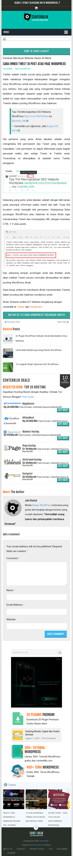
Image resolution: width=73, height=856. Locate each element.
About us (7, 849)
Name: (10, 590)
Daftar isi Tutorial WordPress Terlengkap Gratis (36, 314)
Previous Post (13, 322)
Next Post (62, 322)
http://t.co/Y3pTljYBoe (36, 116)
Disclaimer (62, 849)
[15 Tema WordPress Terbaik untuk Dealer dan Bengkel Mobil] (36, 799)
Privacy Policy (37, 849)
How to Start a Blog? (36, 51)
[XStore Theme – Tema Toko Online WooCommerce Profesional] (58, 799)
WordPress (25, 69)
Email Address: (15, 604)
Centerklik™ (44, 841)
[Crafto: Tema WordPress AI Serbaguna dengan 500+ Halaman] (13, 799)
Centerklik (7, 69)
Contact (21, 849)
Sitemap (11, 853)
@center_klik (19, 120)
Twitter (20, 306)
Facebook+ (36, 306)
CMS (17, 69)
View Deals (28, 396)
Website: (11, 619)
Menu (6, 32)
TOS (50, 849)
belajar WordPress (42, 505)
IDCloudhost (37, 845)
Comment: (12, 558)
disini (44, 723)
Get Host (63, 409)
